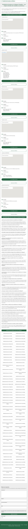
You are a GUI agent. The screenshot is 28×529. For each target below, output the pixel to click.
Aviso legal (25, 524)
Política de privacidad (11, 525)
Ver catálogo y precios (14, 44)
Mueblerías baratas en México (8, 1)
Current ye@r (3, 516)
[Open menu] (1, 1)
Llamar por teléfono (14, 47)
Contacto (22, 524)
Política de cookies (17, 525)
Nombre (2, 498)
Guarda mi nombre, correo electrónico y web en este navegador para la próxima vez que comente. (13, 511)
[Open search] (26, 1)
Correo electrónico (4, 502)
